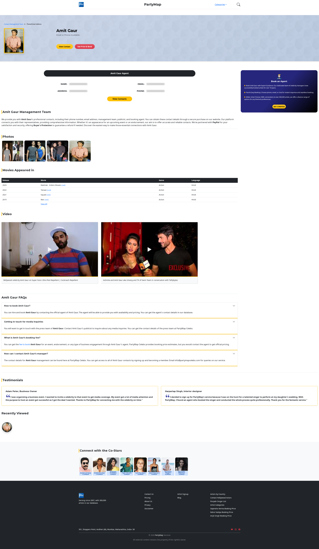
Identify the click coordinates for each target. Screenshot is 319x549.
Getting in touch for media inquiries (23, 322)
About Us (148, 501)
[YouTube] (232, 529)
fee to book (24, 344)
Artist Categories (217, 505)
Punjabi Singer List (218, 501)
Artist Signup (182, 494)
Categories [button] (220, 4)
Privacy (147, 505)
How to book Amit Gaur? (17, 306)
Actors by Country (217, 494)
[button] (238, 4)
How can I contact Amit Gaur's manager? (26, 353)
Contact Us (149, 494)
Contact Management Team (13, 24)
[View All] (44, 204)
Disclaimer (149, 508)
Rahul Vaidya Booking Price (221, 512)
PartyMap (152, 4)
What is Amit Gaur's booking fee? (22, 338)
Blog (179, 498)
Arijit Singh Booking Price (221, 516)
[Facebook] (239, 529)
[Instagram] (236, 529)
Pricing (147, 498)
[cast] (63, 185)
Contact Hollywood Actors (221, 498)
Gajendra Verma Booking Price (223, 508)
